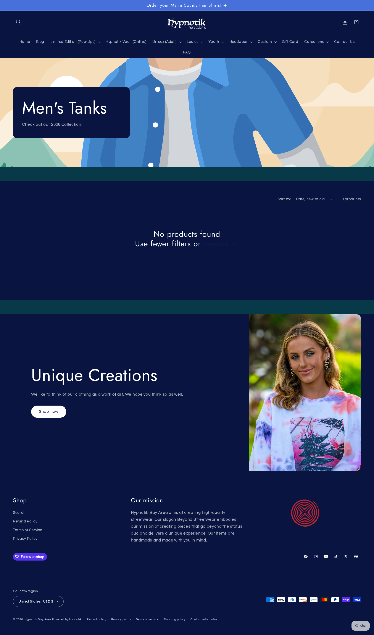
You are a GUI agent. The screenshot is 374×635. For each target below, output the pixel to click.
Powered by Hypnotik (67, 619)
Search (19, 513)
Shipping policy (174, 619)
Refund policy (96, 619)
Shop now (48, 411)
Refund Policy (25, 521)
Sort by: (284, 199)
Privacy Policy (25, 539)
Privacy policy (121, 619)
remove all (221, 243)
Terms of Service (27, 530)
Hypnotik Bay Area (38, 619)
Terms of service (147, 619)
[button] (18, 22)
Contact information (204, 619)
